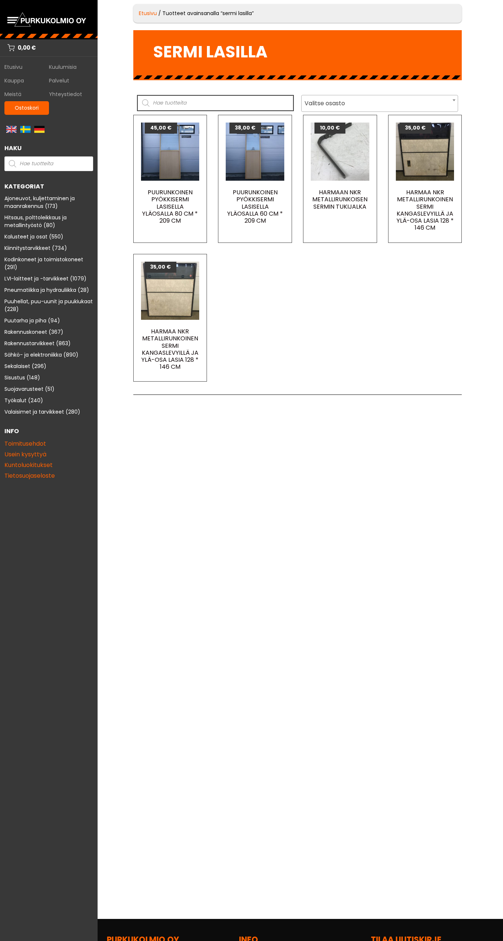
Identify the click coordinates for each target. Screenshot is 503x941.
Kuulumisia (63, 67)
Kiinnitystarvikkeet (27, 248)
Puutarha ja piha (25, 320)
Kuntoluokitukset (28, 465)
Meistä (12, 94)
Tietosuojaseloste (29, 475)
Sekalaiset (17, 366)
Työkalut (15, 400)
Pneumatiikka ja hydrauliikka (40, 290)
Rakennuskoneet (25, 332)
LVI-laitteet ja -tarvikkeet (36, 278)
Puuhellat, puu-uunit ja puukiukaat (48, 301)
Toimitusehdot (25, 443)
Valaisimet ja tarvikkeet (34, 411)
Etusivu (13, 67)
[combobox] (379, 103)
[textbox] (380, 103)
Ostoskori (27, 108)
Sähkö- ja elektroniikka (33, 354)
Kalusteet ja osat (26, 236)
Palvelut (59, 80)
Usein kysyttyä (25, 454)
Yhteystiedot (65, 94)
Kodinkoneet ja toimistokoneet (43, 259)
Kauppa (14, 80)
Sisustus (14, 377)
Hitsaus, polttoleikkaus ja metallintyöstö (35, 221)
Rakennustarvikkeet (29, 343)
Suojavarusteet (23, 389)
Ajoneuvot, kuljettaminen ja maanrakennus (39, 202)
